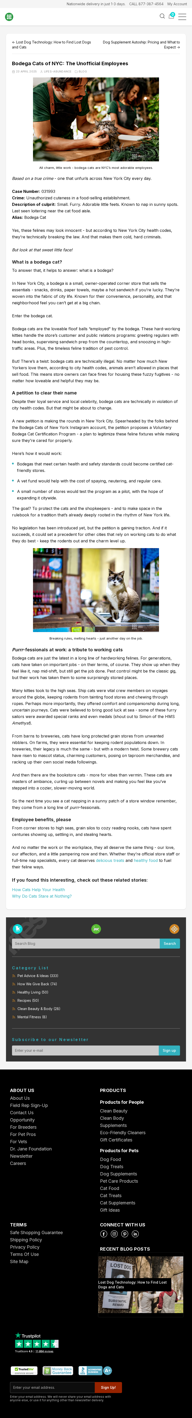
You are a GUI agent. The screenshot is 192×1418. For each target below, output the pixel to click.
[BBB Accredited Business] (95, 1371)
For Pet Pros (23, 1134)
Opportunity (22, 1119)
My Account (177, 4)
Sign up (169, 1050)
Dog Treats (111, 1166)
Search (170, 943)
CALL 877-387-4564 (146, 4)
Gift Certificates (116, 1139)
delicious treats (110, 860)
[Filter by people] (174, 929)
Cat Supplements (117, 1202)
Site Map (19, 1261)
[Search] (162, 16)
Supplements (113, 1125)
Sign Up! (108, 1387)
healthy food (146, 860)
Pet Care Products (119, 1181)
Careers (18, 1163)
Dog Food (110, 1159)
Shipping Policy (26, 1239)
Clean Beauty (114, 1110)
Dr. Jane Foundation (31, 1148)
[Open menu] (184, 17)
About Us (20, 1098)
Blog (83, 71)
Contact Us (22, 1112)
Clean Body (112, 1118)
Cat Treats (111, 1195)
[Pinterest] (124, 1234)
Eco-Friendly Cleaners (123, 1132)
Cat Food (109, 1188)
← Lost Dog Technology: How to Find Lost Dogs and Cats (51, 44)
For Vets (18, 1141)
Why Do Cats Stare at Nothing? (42, 896)
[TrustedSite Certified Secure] (24, 1371)
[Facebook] (104, 1234)
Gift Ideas (110, 1210)
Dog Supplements (118, 1173)
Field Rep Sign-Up (29, 1105)
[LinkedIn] (135, 1234)
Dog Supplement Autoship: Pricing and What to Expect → (141, 44)
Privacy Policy (25, 1247)
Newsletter (21, 1156)
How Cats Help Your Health (38, 889)
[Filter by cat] (96, 929)
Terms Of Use (24, 1254)
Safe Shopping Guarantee (36, 1232)
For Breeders (23, 1127)
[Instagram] (114, 1234)
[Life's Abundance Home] (12, 17)
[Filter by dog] (17, 929)
